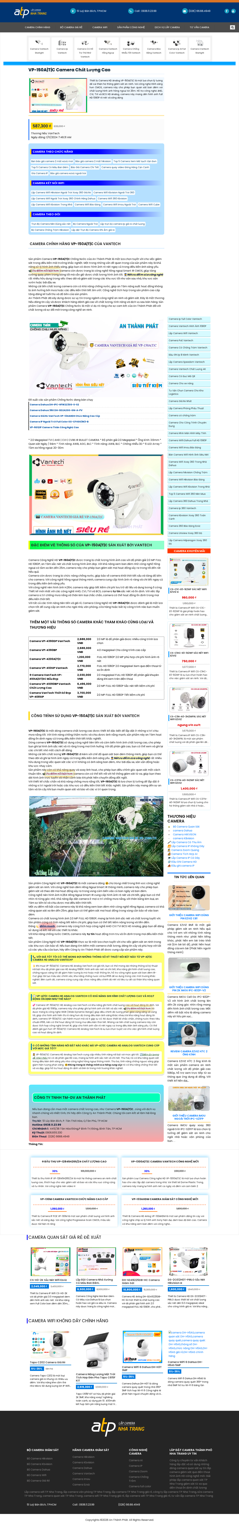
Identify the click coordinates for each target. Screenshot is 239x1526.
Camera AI (136, 1460)
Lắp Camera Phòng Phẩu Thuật (186, 408)
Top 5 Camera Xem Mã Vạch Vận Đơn (134, 161)
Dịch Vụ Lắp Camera (167, 27)
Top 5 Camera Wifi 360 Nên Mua (187, 494)
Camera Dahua (82, 1468)
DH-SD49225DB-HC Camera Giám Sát (141, 1281)
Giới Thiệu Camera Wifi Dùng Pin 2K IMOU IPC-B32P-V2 (189, 988)
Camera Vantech (84, 1473)
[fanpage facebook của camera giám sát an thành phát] (226, 11)
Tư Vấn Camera (199, 27)
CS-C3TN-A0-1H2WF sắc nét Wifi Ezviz (187, 782)
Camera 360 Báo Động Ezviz (184, 526)
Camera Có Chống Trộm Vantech (188, 347)
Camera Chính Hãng (40, 27)
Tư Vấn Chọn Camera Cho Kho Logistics (186, 392)
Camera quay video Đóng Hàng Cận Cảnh (125, 167)
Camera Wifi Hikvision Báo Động (187, 479)
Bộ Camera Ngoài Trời (85, 224)
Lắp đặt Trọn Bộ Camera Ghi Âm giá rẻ (93, 230)
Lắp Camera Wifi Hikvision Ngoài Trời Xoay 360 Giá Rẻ (61, 192)
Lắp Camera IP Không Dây (185, 846)
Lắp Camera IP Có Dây (183, 858)
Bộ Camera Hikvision (40, 1458)
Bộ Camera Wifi (36, 1475)
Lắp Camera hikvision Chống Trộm (188, 472)
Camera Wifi (99, 27)
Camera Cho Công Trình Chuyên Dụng (187, 424)
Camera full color (140, 1486)
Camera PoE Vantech (181, 340)
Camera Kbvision (83, 1462)
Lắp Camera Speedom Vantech (187, 362)
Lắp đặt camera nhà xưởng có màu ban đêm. (94, 1281)
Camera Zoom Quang (183, 850)
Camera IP (135, 1466)
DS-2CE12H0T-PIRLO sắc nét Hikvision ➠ (186, 1281)
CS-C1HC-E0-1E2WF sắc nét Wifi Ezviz (189, 654)
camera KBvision (183, 838)
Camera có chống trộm (182, 415)
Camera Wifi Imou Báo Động (185, 447)
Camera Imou (81, 1479)
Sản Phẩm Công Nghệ (131, 27)
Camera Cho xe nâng (181, 383)
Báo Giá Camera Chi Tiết (85, 167)
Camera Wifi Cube (148, 204)
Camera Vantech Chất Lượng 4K (187, 369)
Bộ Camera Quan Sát (186, 827)
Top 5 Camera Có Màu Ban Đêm (49, 167)
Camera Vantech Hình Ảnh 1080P (187, 326)
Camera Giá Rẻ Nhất (180, 401)
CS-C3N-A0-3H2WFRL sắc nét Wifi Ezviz (188, 718)
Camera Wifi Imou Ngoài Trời (119, 204)
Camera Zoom (138, 1471)
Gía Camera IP (39, 173)
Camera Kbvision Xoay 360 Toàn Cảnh (187, 517)
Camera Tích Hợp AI (182, 854)
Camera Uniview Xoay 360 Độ (185, 533)
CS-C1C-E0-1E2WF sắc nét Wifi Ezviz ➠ (188, 591)
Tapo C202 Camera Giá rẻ (47, 1362)
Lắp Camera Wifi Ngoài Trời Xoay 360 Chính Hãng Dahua (63, 198)
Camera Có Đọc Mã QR (182, 376)
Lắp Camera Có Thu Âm (184, 842)
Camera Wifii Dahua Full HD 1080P (188, 440)
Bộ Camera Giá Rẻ (71, 27)
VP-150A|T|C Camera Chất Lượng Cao (69, 70)
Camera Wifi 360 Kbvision (112, 198)
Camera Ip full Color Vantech (185, 319)
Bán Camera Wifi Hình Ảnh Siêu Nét (189, 454)
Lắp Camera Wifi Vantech (183, 333)
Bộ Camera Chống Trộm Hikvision (50, 230)
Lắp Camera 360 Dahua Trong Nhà (188, 501)
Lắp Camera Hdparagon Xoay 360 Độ (188, 542)
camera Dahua (182, 830)
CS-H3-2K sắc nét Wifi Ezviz (48, 1280)
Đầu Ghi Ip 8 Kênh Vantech (184, 354)
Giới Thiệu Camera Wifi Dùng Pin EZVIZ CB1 (189, 916)
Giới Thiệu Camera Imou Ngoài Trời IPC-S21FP (189, 1117)
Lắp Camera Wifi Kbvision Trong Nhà (51, 204)
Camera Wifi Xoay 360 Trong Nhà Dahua (188, 463)
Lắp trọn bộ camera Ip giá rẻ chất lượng (122, 224)
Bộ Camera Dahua (38, 1469)
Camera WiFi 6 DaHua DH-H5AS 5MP (185, 1363)
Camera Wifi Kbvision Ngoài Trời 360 (113, 192)
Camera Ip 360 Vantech (182, 508)
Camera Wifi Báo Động (87, 204)
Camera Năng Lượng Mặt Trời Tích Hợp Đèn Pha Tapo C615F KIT (95, 1377)
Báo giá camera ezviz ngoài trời (68, 173)
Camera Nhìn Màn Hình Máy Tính (187, 433)
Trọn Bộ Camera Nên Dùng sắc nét (51, 224)
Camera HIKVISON (184, 834)
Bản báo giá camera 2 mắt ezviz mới (52, 161)
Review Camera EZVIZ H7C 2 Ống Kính (189, 1053)
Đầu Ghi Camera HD (182, 862)
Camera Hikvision (83, 1457)
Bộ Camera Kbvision (39, 1464)
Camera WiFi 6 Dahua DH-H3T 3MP (142, 1368)
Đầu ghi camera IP (180, 866)
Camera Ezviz (81, 1484)
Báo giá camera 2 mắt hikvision (93, 161)
